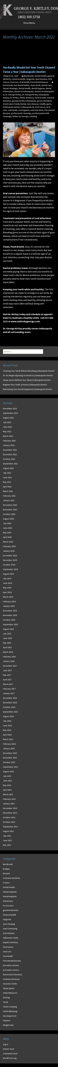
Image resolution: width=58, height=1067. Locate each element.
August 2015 (8, 771)
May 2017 (7, 675)
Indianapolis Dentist (11, 107)
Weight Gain (8, 1025)
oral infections (36, 110)
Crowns (6, 882)
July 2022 (7, 422)
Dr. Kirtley (14, 97)
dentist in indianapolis (24, 91)
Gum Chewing (9, 924)
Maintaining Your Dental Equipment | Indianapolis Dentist (27, 389)
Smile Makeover (10, 993)
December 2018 (10, 610)
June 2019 (7, 583)
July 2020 (7, 523)
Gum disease (33, 104)
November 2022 (10, 408)
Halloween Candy (10, 937)
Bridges (6, 869)
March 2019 (8, 597)
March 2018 (8, 652)
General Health (18, 79)
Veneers (6, 1020)
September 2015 (10, 767)
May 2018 (7, 642)
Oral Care (14, 82)
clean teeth (35, 85)
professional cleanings (21, 113)
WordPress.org (10, 1058)
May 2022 (7, 431)
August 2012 (8, 831)
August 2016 (8, 716)
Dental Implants (10, 896)
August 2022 (8, 417)
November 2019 (10, 560)
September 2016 (10, 711)
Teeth (5, 1002)
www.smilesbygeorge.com (25, 321)
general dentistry (10, 910)
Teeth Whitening (10, 1011)
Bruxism (6, 873)
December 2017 (10, 665)
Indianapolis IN (27, 107)
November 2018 (10, 615)
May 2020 (7, 532)
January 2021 (9, 500)
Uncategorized (9, 1016)
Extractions (8, 901)
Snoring (6, 997)
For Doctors (8, 905)
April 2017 (7, 679)
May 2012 (7, 845)
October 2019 (9, 564)
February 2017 (9, 688)
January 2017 (9, 693)
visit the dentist (19, 186)
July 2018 (7, 633)
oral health (12, 110)
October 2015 (9, 762)
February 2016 (9, 744)
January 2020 (9, 551)
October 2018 (9, 620)
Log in (5, 1044)
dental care (46, 85)
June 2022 (7, 427)
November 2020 (10, 509)
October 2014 (9, 817)
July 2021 (7, 472)
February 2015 (9, 799)
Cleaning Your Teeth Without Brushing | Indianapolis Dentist (29, 371)
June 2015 (7, 780)
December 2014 (10, 808)
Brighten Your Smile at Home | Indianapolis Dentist (25, 384)
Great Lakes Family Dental (14, 104)
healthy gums (45, 104)
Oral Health (24, 82)
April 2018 (7, 647)
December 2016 (10, 698)
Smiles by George (20, 116)
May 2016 (7, 730)
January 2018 (9, 661)
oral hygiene (23, 110)
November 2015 (10, 757)
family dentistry (27, 97)
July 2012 (7, 835)
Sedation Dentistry (11, 979)
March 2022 (8, 436)
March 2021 (8, 491)
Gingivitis (30, 79)
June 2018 (7, 638)
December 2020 (10, 505)
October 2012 (9, 822)
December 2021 (10, 449)
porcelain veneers (11, 965)
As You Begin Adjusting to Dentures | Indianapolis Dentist (28, 375)
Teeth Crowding (10, 1006)
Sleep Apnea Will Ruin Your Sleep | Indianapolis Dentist (27, 380)
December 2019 (10, 555)
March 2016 (8, 739)
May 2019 (7, 587)
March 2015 (8, 794)
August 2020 (8, 518)
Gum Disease (41, 79)
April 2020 (7, 537)
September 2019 (10, 569)
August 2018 (8, 629)
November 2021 (10, 454)
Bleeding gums (10, 232)
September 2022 (10, 413)
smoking (33, 116)
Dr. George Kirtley (13, 94)
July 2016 (7, 721)
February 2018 (9, 656)
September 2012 (10, 826)
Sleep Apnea (8, 988)
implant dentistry (10, 942)
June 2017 (7, 670)
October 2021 (9, 459)
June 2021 (7, 477)
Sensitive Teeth (10, 983)
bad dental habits (21, 85)
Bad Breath (29, 76)
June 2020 (7, 528)
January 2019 (9, 606)
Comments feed (10, 1053)
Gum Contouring (10, 928)
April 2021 (7, 486)
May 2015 (7, 785)
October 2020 (9, 514)
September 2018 (10, 624)
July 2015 (7, 776)
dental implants (10, 891)
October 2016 (9, 707)
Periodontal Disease (39, 82)
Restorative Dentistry (12, 974)
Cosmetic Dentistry (11, 878)
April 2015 (7, 790)
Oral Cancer (40, 107)
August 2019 (8, 574)
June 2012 (7, 840)
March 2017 (8, 684)
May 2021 (7, 482)
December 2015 (10, 753)
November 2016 (10, 702)
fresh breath (40, 97)
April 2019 (7, 592)
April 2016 (7, 734)
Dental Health (40, 76)
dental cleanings (10, 88)
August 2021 (8, 468)
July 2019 (7, 578)
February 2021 (9, 495)
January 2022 (9, 445)
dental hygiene (38, 88)
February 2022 (9, 440)
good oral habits (44, 100)
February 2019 (9, 601)
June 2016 (7, 725)
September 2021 (10, 463)
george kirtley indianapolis (24, 100)
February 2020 (9, 546)
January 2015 (9, 803)
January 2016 (9, 748)
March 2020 (8, 541)
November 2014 (10, 812)
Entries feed (8, 1049)
